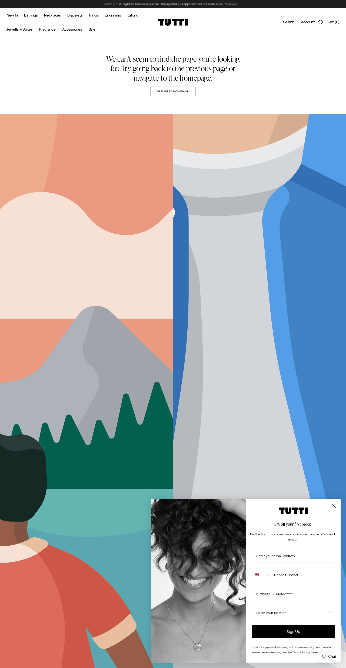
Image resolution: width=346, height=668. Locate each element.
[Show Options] (329, 612)
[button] (288, 22)
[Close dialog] (333, 505)
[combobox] (261, 574)
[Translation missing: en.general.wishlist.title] (320, 22)
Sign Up (293, 631)
